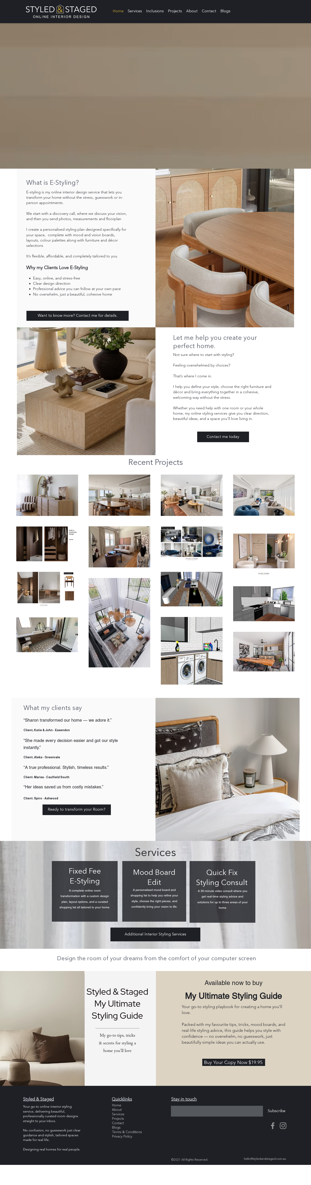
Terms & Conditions (127, 1132)
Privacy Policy (122, 1136)
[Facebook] (272, 1125)
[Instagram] (283, 1125)
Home (116, 1105)
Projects (118, 1119)
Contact (118, 1123)
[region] (85, 891)
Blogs (116, 1127)
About (117, 1110)
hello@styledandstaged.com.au (265, 1158)
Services (118, 1114)
